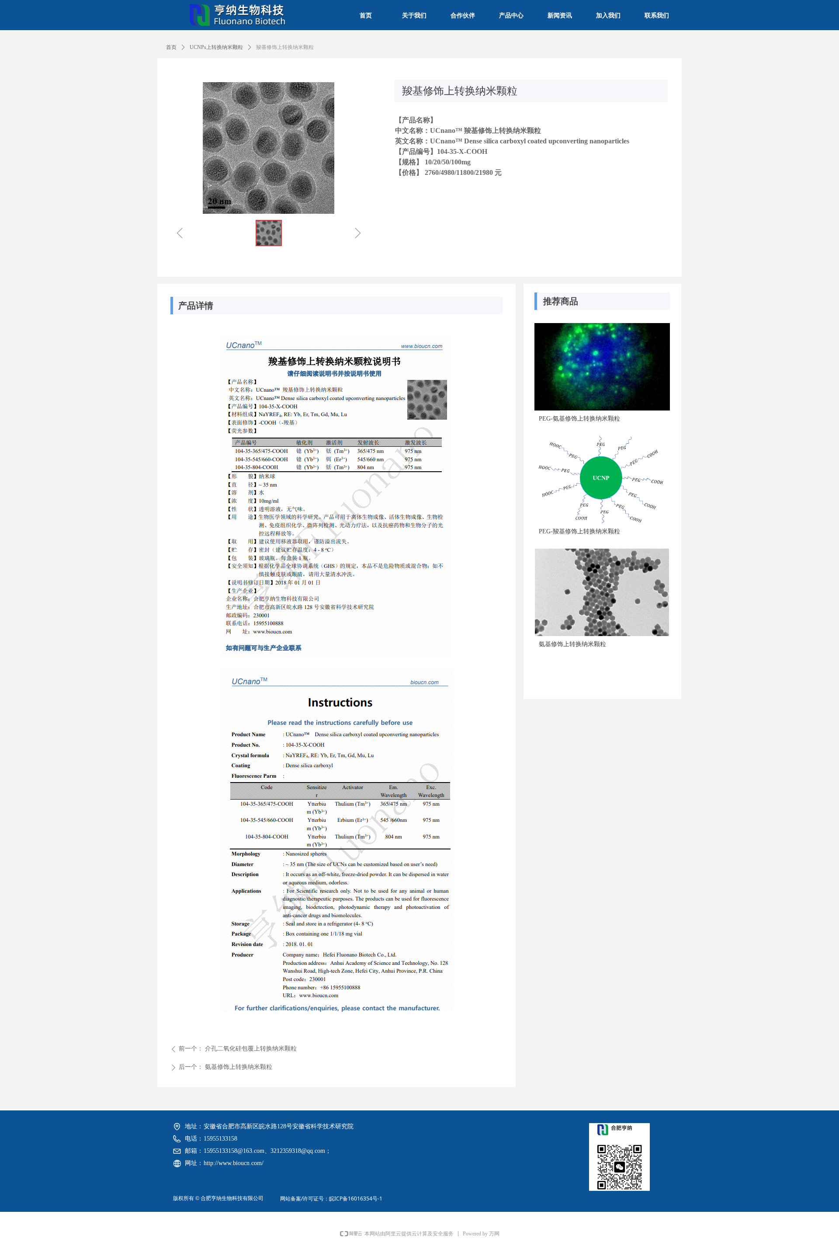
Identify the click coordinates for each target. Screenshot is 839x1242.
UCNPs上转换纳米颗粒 (216, 47)
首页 (171, 47)
